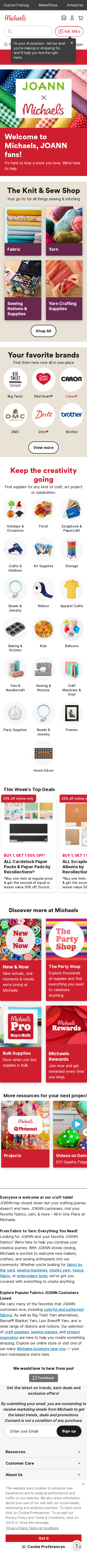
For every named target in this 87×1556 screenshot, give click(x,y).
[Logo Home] (15, 18)
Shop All (43, 331)
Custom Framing (16, 5)
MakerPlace (48, 5)
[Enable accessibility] (76, 1545)
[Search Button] (10, 31)
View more (43, 447)
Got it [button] (44, 1538)
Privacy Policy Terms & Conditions (32, 1528)
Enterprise (75, 5)
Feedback (46, 1378)
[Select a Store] (64, 18)
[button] (43, 1546)
